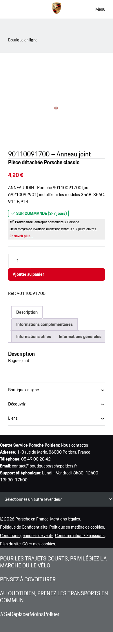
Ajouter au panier (28, 274)
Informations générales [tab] (80, 336)
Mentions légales (65, 519)
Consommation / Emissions (80, 535)
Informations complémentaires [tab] (44, 324)
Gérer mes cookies (38, 543)
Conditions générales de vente (26, 535)
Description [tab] (27, 312)
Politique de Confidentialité (24, 527)
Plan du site (10, 543)
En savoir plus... (21, 236)
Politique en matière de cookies (76, 527)
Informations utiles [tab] (33, 336)
